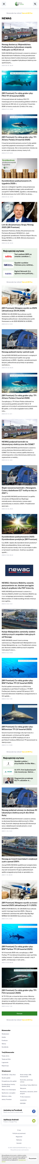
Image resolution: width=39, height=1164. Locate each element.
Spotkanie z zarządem (8, 1093)
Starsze (19, 1013)
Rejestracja (5, 1065)
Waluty (4, 1044)
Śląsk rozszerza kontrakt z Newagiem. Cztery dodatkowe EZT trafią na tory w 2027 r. (19, 490)
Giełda (4, 1037)
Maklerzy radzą (6, 1096)
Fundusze (5, 1040)
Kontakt (19, 1143)
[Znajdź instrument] (35, 4)
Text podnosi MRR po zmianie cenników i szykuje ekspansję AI (23, 256)
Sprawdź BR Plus (27, 13)
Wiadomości (5, 1034)
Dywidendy (5, 1047)
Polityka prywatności (19, 1133)
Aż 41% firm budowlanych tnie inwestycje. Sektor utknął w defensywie (25, 772)
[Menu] (4, 4)
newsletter (23, 1100)
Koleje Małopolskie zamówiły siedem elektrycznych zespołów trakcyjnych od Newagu (18, 634)
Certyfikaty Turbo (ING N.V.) (28, 1085)
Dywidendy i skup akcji (8, 1074)
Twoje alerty (5, 1056)
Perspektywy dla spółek (9, 1081)
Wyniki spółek (6, 1078)
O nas (19, 1130)
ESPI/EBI (22, 1103)
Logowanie (5, 1062)
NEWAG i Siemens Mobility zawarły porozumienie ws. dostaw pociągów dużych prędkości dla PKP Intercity (18, 585)
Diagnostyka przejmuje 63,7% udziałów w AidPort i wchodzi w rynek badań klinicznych (25, 781)
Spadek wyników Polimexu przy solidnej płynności (23, 265)
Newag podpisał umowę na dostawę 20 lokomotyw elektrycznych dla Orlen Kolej (19, 812)
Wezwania (23, 1088)
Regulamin (19, 1136)
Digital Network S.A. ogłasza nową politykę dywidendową (23, 273)
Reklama (19, 1140)
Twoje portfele (6, 1059)
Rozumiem (32, 1158)
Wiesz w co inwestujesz (9, 1089)
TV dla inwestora (25, 1097)
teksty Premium (6, 1099)
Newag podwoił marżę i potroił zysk (18, 352)
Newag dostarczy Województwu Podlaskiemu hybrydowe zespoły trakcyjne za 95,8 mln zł (17, 47)
